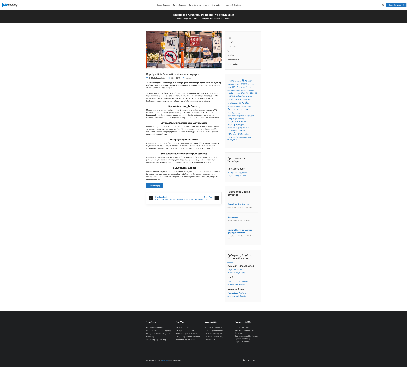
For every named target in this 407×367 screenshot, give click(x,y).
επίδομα (249, 96)
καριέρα (249, 115)
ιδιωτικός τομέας (235, 115)
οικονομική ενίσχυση (234, 128)
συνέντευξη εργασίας (245, 137)
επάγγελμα (240, 96)
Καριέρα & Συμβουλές (213, 327)
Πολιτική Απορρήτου (213, 333)
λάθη (229, 118)
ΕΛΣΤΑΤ (244, 84)
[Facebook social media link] (243, 360)
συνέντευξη (232, 137)
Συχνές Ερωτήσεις (242, 342)
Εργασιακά (231, 46)
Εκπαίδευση (232, 42)
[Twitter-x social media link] (249, 360)
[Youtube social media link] (259, 360)
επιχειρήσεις (244, 99)
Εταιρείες (150, 337)
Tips (229, 38)
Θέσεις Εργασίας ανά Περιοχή (158, 330)
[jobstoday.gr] (8, 5)
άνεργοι (242, 87)
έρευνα (249, 87)
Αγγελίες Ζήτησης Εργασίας (187, 333)
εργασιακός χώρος (233, 106)
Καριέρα (187, 18)
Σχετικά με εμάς (242, 327)
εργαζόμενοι (232, 103)
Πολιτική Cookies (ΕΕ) (214, 337)
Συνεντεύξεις (232, 64)
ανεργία (243, 90)
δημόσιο (237, 93)
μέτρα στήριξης (238, 119)
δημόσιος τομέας (249, 93)
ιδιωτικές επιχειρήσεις (235, 113)
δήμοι (230, 93)
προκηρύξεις (243, 130)
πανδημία (246, 128)
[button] (199, 5)
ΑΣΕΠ (250, 81)
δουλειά (231, 96)
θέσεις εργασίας (238, 109)
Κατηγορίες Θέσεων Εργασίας (158, 333)
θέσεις (249, 106)
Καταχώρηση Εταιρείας (185, 330)
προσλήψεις (235, 133)
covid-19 (230, 81)
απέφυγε (250, 90)
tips (244, 80)
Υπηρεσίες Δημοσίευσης (156, 340)
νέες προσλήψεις (236, 124)
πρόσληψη (247, 134)
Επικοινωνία (210, 340)
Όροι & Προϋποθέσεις (214, 330)
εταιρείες (243, 106)
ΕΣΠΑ (229, 87)
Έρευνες (230, 51)
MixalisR (165, 360)
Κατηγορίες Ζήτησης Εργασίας (188, 337)
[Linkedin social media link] (254, 360)
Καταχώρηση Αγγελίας (155, 327)
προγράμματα (232, 130)
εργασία (243, 102)
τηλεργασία (232, 140)
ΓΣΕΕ (238, 84)
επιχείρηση (232, 99)
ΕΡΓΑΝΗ (251, 84)
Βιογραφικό (231, 84)
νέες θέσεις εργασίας (237, 121)
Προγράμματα (233, 59)
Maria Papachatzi (158, 78)
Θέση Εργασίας (395, 5)
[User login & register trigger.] (383, 5)
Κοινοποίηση (155, 186)
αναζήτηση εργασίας (233, 90)
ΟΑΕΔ (235, 87)
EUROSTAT (238, 81)
